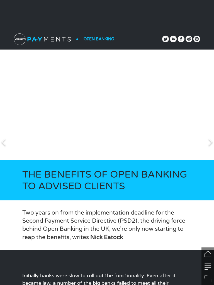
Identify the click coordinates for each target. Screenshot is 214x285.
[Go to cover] (207, 253)
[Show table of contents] (207, 266)
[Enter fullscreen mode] (207, 278)
